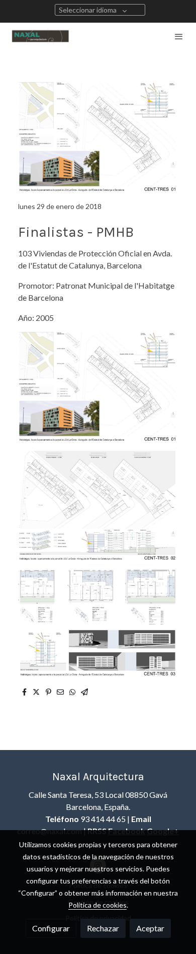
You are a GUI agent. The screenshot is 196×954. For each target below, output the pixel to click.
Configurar (51, 928)
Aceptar (150, 928)
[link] (40, 36)
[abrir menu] (179, 36)
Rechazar (103, 928)
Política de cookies (97, 905)
